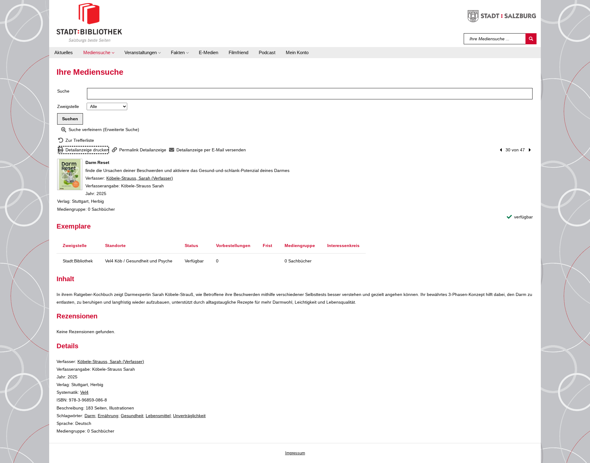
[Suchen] (531, 38)
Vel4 (84, 392)
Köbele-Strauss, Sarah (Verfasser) (139, 178)
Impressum (295, 453)
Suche (63, 91)
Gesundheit (132, 415)
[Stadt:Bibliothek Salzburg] (89, 22)
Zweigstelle (68, 106)
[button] (98, 52)
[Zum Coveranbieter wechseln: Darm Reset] (69, 174)
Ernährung (108, 415)
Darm (90, 415)
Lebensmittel (158, 415)
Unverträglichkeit (189, 415)
